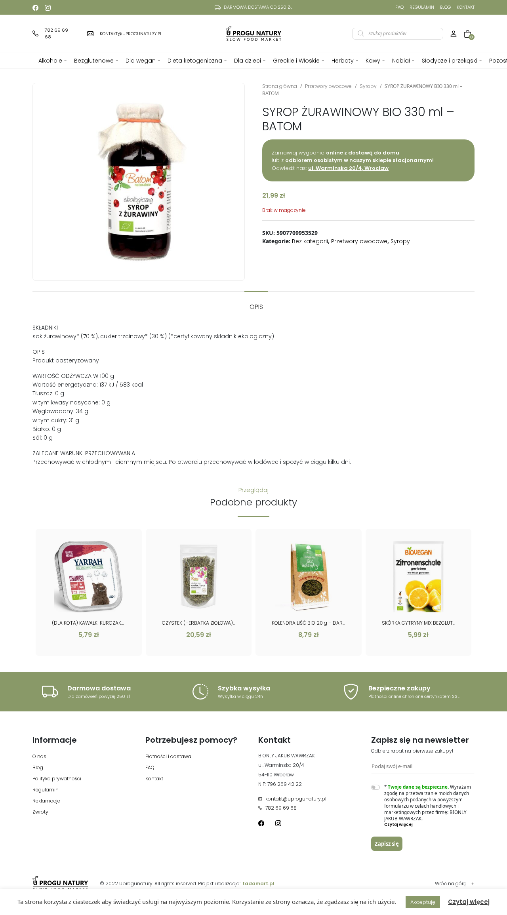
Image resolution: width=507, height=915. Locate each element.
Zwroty (40, 811)
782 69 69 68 (281, 807)
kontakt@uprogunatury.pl (295, 798)
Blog (445, 7)
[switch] (375, 787)
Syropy (368, 86)
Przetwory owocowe (328, 86)
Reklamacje (46, 800)
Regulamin (422, 7)
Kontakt (466, 7)
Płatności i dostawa (168, 756)
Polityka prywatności (56, 778)
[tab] (256, 303)
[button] (429, 825)
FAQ (399, 7)
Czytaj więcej (469, 902)
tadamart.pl (258, 883)
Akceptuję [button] (422, 902)
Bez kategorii (310, 241)
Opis (256, 306)
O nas (39, 756)
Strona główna (279, 86)
